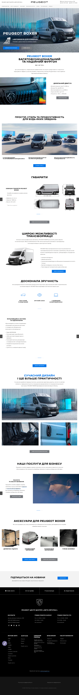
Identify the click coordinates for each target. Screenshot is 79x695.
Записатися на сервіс (38, 648)
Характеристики (62, 97)
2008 (9, 638)
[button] (37, 214)
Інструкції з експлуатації (51, 643)
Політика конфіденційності (25, 682)
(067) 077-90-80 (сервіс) (14, 622)
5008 (9, 647)
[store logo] (39, 2)
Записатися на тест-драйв (39, 643)
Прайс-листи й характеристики (39, 451)
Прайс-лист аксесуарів (49, 559)
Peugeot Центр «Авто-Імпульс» (12, 2)
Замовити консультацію (37, 646)
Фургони (24, 635)
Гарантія (49, 638)
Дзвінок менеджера (59, 271)
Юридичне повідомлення (54, 682)
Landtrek (10, 653)
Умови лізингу (16, 496)
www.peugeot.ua (44, 671)
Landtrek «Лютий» (12, 651)
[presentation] (1, 199)
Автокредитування (16, 501)
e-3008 (9, 645)
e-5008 (9, 649)
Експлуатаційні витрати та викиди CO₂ (39, 651)
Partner (23, 639)
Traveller (10, 660)
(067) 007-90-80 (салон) (13, 620)
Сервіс (62, 638)
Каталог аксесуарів (29, 559)
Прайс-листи (24, 646)
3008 (9, 643)
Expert (22, 641)
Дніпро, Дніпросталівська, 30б (68, 1)
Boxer (22, 643)
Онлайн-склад (39, 165)
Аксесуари (63, 643)
